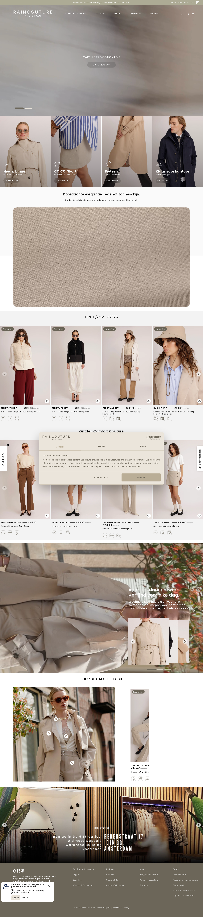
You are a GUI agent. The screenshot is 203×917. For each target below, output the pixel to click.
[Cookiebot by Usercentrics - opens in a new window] (148, 438)
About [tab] (143, 446)
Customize (99, 477)
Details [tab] (101, 446)
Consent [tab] (60, 447)
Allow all (141, 477)
